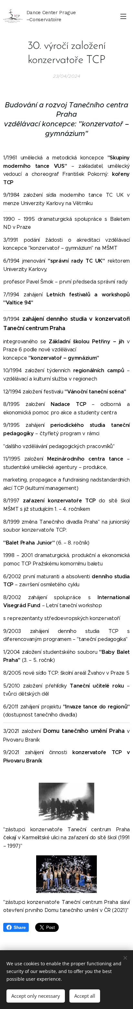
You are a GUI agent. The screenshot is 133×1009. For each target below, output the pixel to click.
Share (20, 927)
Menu (123, 16)
